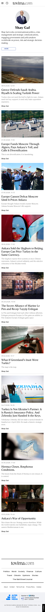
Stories (35, 575)
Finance (30, 571)
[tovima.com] (22, 3)
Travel (9, 575)
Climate (17, 575)
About (6, 587)
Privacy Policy (30, 587)
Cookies (38, 587)
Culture (38, 571)
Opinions (26, 575)
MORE (6, 49)
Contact (12, 587)
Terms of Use (20, 587)
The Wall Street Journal (22, 579)
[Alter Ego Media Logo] (12, 599)
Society (21, 571)
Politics (6, 571)
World (14, 571)
